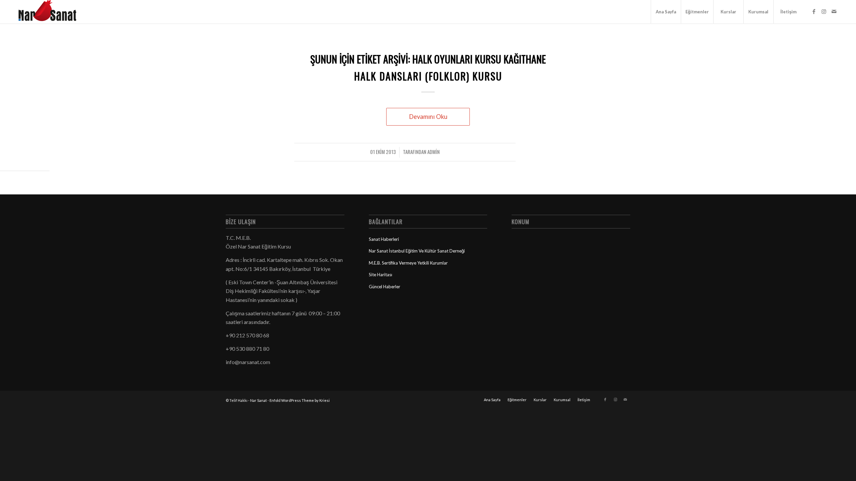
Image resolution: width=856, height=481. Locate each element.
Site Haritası (380, 274)
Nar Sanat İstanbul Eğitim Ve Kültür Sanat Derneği (417, 251)
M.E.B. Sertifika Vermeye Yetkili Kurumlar (408, 263)
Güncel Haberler (384, 286)
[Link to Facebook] (814, 11)
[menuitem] (666, 11)
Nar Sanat (258, 400)
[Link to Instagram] (824, 11)
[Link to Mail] (834, 11)
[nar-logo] (51, 11)
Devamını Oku (428, 116)
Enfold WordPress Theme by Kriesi (300, 400)
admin (433, 151)
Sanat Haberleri (384, 239)
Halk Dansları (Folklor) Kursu (428, 76)
